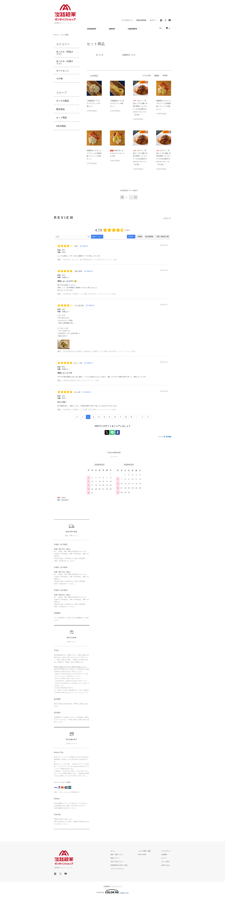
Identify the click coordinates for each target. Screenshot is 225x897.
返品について (115, 858)
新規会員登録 (141, 20)
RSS (139, 854)
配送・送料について (117, 854)
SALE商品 (61, 125)
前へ (122, 197)
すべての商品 (62, 100)
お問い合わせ (165, 865)
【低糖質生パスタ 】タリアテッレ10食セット (93, 103)
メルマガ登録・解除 (144, 851)
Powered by (100, 892)
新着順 (165, 75)
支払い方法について (117, 861)
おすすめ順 (146, 75)
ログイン (153, 20)
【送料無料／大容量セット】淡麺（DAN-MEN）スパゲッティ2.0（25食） (89, 294)
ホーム (56, 35)
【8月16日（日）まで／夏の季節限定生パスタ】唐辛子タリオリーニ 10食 (89, 260)
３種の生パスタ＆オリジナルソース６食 (117, 153)
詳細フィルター (97, 236)
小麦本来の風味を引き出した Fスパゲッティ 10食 (80, 380)
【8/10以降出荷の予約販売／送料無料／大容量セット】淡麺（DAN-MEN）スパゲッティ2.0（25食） (99, 351)
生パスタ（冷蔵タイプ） (64, 62)
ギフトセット (62, 70)
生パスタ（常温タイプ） (64, 52)
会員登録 (164, 854)
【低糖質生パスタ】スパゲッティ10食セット (117, 103)
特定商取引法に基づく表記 (119, 865)
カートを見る (165, 861)
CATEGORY (91, 29)
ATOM (144, 854)
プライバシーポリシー (118, 869)
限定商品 (60, 109)
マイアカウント (127, 20)
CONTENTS (132, 29)
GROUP (112, 29)
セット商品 (64, 35)
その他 (59, 78)
